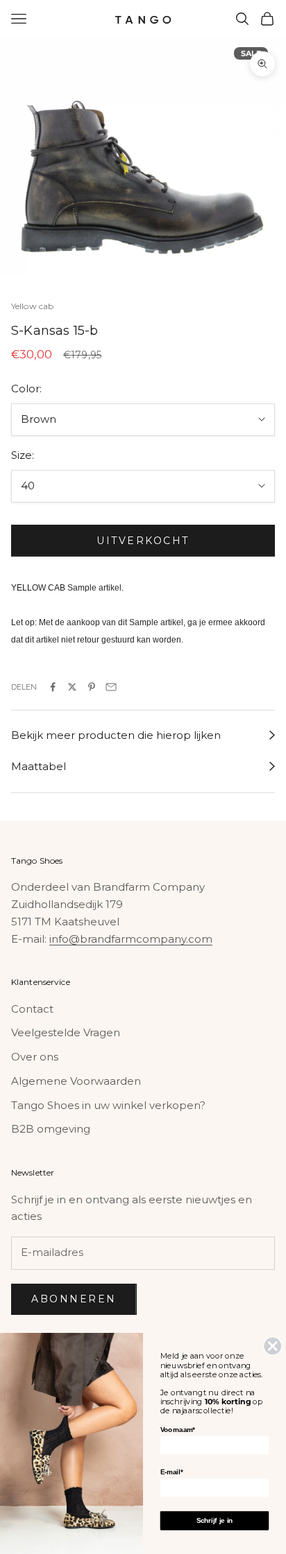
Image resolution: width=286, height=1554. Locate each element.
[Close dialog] (272, 1345)
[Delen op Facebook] (52, 686)
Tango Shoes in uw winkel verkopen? (108, 1105)
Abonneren (74, 1299)
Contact (32, 1008)
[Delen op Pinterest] (91, 686)
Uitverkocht (143, 540)
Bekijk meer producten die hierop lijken (116, 735)
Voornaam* (177, 1429)
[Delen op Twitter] (72, 686)
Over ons (34, 1056)
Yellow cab (32, 306)
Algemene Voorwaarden (76, 1081)
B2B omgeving (50, 1128)
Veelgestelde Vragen (65, 1032)
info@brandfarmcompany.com (130, 938)
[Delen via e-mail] (111, 686)
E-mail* (171, 1472)
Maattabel (38, 766)
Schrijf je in (214, 1520)
